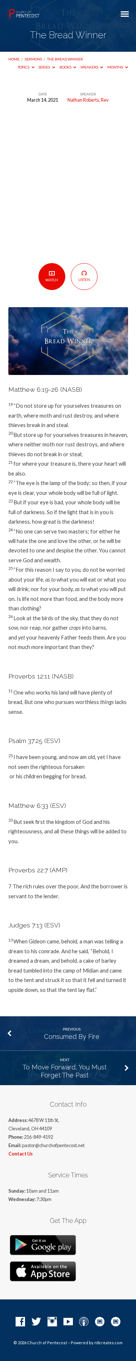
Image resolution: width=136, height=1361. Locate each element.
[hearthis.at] (115, 1322)
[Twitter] (36, 1322)
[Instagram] (52, 1322)
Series (44, 67)
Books (65, 67)
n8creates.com (108, 1342)
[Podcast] (83, 1322)
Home (14, 59)
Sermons (33, 59)
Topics (24, 67)
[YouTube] (68, 1322)
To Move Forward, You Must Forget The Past (64, 1071)
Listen (84, 279)
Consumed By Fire (71, 1036)
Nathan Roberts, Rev (88, 100)
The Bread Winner (65, 59)
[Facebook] (20, 1322)
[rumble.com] (99, 1322)
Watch (51, 280)
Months (115, 67)
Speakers (90, 67)
